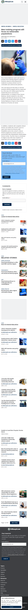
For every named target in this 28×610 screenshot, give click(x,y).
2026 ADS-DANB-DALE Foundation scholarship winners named (8, 439)
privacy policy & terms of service (12, 173)
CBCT (2, 279)
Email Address (6, 161)
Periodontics (4, 270)
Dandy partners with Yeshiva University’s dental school (8, 229)
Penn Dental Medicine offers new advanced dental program (9, 272)
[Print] (2, 41)
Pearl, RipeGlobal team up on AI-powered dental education (9, 502)
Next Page (15, 522)
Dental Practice (5, 289)
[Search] (22, 2)
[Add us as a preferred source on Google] (19, 41)
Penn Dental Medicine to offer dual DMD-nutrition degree (9, 263)
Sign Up (6, 177)
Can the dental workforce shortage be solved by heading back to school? (8, 402)
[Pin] (16, 41)
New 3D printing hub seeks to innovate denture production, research (9, 450)
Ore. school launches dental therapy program (9, 512)
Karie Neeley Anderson (8, 454)
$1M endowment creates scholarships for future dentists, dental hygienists (9, 492)
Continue (7, 204)
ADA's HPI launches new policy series (8, 238)
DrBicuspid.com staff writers (8, 36)
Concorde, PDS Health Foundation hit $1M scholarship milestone (9, 247)
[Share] (6, 41)
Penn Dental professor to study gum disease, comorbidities (8, 282)
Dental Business (6, 26)
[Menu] (25, 2)
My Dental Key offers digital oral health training (9, 291)
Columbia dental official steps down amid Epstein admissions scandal (8, 391)
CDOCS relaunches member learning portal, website (8, 221)
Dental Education (18, 26)
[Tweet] (12, 41)
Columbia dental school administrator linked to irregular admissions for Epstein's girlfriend (8, 461)
